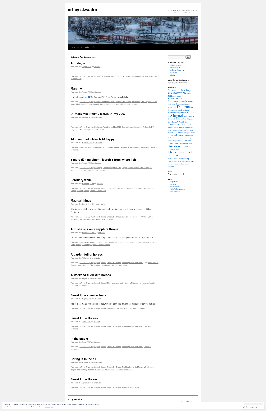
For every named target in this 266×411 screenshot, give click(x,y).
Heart (169, 122)
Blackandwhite (174, 101)
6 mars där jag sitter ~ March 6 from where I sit (103, 159)
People (180, 132)
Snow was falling (176, 67)
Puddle (193, 133)
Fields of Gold (176, 110)
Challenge (98, 127)
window (185, 161)
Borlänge (189, 101)
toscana (170, 158)
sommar (186, 137)
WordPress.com (175, 191)
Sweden (80, 190)
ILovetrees (173, 124)
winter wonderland (175, 164)
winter (86, 190)
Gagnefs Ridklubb (131, 283)
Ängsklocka (171, 166)
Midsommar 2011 (174, 127)
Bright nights (171, 104)
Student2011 (179, 141)
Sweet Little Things (124, 76)
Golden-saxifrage (181, 119)
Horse (79, 369)
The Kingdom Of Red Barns (142, 76)
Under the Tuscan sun (177, 70)
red (174, 135)
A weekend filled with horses (91, 275)
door (191, 107)
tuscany (186, 158)
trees (180, 158)
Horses (113, 76)
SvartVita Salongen (186, 143)
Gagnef (107, 76)
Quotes (170, 135)
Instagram (138, 127)
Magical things (81, 200)
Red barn (180, 135)
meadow (190, 124)
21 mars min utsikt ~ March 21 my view (98, 114)
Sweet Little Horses (84, 318)
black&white (98, 76)
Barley (189, 93)
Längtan (173, 75)
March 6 (76, 88)
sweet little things (187, 146)
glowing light (171, 119)
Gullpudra (190, 119)
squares (170, 141)
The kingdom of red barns (100, 265)
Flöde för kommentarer (177, 189)
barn (170, 95)
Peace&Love (172, 132)
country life (172, 107)
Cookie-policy (49, 407)
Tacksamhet (135, 101)
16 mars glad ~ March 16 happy (93, 139)
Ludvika (183, 124)
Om (94, 47)
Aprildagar (78, 63)
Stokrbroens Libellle (108, 101)
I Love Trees (111, 188)
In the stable (79, 338)
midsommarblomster (187, 127)
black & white (153, 262)
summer (187, 140)
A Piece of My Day (179, 90)
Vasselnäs (74, 219)
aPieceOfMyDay (177, 93)
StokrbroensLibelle (113, 104)
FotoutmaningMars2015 (112, 127)
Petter (185, 133)
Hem (73, 47)
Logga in (173, 184)
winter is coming (175, 65)
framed (192, 113)
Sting (174, 141)
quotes (104, 242)
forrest (183, 110)
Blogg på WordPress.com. (189, 402)
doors (170, 110)
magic (92, 219)
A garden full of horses (87, 254)
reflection (189, 135)
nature (170, 130)
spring (84, 369)
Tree (175, 158)
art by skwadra (82, 9)
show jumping (150, 283)
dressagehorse (86, 104)
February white (81, 180)
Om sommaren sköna (180, 130)
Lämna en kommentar (129, 104)
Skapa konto (174, 181)
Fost (187, 110)
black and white (118, 283)
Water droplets (178, 161)
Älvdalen (185, 164)
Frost (169, 116)
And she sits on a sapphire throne (94, 229)
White (140, 188)
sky (182, 138)
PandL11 (191, 130)
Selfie (170, 137)
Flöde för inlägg (175, 186)
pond (188, 133)
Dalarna (151, 188)
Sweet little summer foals (88, 295)
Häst (186, 122)
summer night (87, 244)
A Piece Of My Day (86, 76)
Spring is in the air (83, 359)
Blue (183, 101)
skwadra (97, 66)
